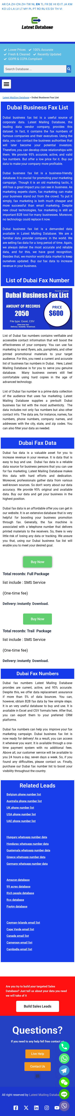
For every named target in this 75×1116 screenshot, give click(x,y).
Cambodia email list (19, 949)
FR (46, 4)
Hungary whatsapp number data (27, 837)
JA (65, 4)
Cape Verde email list (20, 929)
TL (42, 4)
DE (50, 4)
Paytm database (17, 906)
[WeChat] (64, 1082)
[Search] (68, 69)
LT (21, 9)
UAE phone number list (21, 821)
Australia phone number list (24, 801)
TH (57, 9)
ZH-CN (16, 4)
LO (8, 9)
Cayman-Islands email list (23, 922)
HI (54, 4)
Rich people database (20, 893)
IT (61, 4)
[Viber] (64, 1106)
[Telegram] (64, 1070)
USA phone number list (21, 814)
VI (60, 9)
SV (52, 9)
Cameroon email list (19, 942)
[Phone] (64, 1046)
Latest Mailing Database (16, 97)
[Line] (64, 1094)
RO (39, 9)
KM (70, 4)
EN (38, 4)
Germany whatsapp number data (27, 864)
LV (17, 9)
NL (33, 4)
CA (8, 4)
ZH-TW (26, 4)
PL (30, 9)
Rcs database (15, 900)
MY (25, 9)
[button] (6, 84)
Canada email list (18, 936)
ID (58, 4)
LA (13, 9)
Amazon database (18, 880)
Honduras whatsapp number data (28, 844)
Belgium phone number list (24, 794)
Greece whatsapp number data (26, 857)
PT (34, 9)
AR (4, 4)
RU (43, 9)
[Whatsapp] (64, 1058)
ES (48, 9)
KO (4, 9)
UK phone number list (20, 807)
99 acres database (18, 886)
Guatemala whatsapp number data (28, 850)
